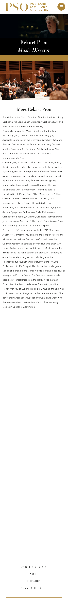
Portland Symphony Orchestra (27, 8)
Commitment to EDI (34, 588)
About (34, 574)
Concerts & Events (34, 567)
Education (34, 581)
